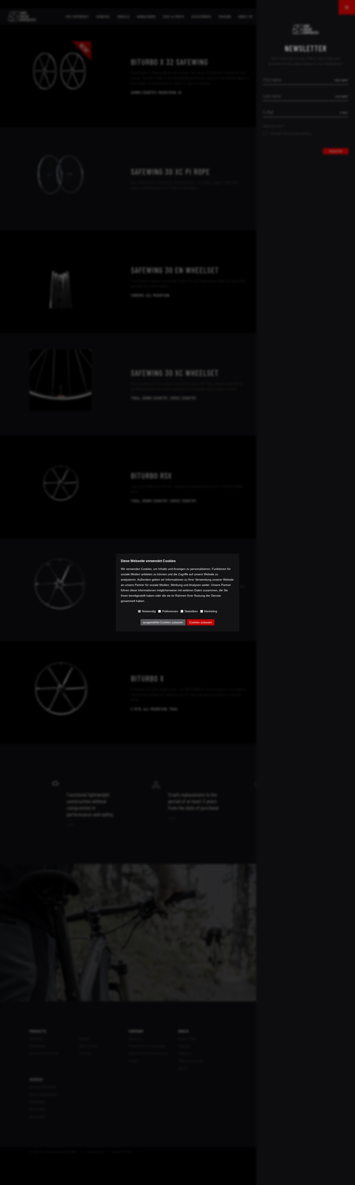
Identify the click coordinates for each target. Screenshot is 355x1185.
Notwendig (149, 611)
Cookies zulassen (200, 622)
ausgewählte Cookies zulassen (163, 622)
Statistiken (191, 611)
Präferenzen (170, 611)
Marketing (210, 611)
